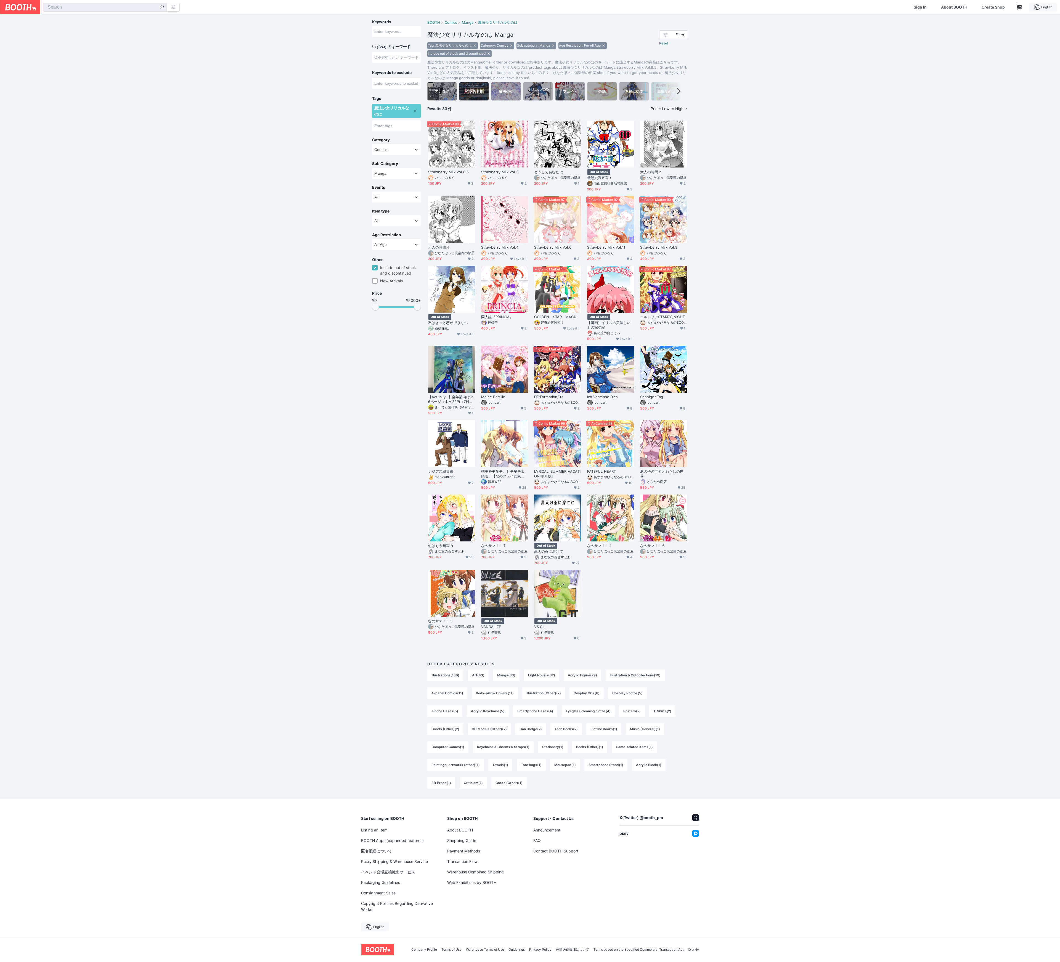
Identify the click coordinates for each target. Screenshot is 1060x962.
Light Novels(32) (541, 675)
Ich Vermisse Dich (602, 397)
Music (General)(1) (645, 729)
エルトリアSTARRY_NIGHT (662, 317)
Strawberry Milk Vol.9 (658, 247)
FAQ (537, 840)
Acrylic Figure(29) (582, 675)
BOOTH (433, 22)
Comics (451, 22)
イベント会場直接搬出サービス (388, 872)
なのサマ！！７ (494, 545)
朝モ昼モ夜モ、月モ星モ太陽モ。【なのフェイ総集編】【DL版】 (502, 474)
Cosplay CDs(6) (587, 693)
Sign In (920, 7)
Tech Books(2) (566, 729)
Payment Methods (463, 851)
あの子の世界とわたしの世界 (661, 473)
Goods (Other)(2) (445, 729)
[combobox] (105, 7)
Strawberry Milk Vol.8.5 (448, 172)
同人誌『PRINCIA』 (497, 317)
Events (378, 187)
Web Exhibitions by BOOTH (471, 882)
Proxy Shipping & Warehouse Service (394, 861)
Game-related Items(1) (634, 747)
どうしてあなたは (548, 172)
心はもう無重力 (441, 545)
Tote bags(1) (531, 765)
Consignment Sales (378, 893)
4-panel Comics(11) (447, 693)
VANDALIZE (491, 626)
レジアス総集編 (441, 471)
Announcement (546, 830)
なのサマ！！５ (441, 621)
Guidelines (516, 949)
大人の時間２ (651, 172)
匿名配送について (376, 851)
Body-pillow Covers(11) (495, 693)
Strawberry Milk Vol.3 (499, 172)
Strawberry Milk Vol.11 (606, 247)
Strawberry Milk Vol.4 (499, 247)
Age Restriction (386, 235)
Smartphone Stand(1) (606, 765)
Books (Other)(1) (589, 747)
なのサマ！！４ (600, 545)
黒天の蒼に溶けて (548, 551)
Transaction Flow (462, 861)
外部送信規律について (572, 949)
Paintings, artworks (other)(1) (455, 765)
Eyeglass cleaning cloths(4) (588, 711)
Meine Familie (493, 397)
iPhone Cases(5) (444, 711)
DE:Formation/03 (548, 397)
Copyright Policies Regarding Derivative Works (397, 906)
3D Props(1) (441, 783)
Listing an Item (374, 830)
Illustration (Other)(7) (543, 693)
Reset (663, 43)
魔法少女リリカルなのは (498, 22)
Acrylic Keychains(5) (488, 711)
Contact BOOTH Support (555, 851)
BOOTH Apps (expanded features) (392, 840)
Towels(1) (500, 765)
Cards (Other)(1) (509, 783)
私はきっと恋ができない (448, 322)
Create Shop (993, 7)
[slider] (375, 307)
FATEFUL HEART (601, 471)
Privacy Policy (540, 949)
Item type (380, 211)
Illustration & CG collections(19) (635, 675)
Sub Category (385, 164)
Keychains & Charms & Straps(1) (503, 747)
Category (381, 140)
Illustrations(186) (445, 675)
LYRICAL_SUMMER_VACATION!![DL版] (557, 473)
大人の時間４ (439, 247)
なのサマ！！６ (653, 545)
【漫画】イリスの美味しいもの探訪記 (608, 324)
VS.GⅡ (539, 626)
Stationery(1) (552, 747)
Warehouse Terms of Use (485, 949)
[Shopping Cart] (1019, 7)
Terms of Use (451, 949)
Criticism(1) (473, 783)
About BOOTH (954, 7)
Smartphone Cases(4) (535, 711)
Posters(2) (632, 711)
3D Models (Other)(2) (489, 729)
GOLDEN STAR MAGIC (555, 317)
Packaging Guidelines (380, 882)
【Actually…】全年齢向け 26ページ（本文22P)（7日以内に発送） (450, 399)
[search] (161, 7)
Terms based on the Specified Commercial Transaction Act (638, 949)
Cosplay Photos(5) (627, 693)
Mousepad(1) (565, 765)
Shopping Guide (461, 840)
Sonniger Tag (651, 397)
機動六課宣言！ (600, 178)
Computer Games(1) (447, 747)
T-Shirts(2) (662, 711)
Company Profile (424, 949)
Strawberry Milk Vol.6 (552, 247)
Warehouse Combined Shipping (475, 872)
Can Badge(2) (531, 729)
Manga (467, 22)
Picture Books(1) (603, 729)
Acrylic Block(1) (648, 765)
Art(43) (478, 675)
